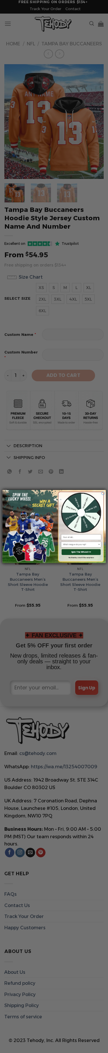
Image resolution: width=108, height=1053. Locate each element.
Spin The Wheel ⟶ (81, 552)
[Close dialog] (103, 493)
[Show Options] (99, 544)
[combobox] (80, 544)
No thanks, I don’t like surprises (81, 557)
